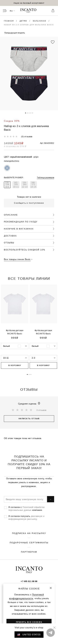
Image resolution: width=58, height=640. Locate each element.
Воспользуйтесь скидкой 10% (24, 250)
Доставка (10, 236)
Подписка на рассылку (29, 533)
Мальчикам (40, 21)
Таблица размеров (45, 177)
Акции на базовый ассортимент (29, 3)
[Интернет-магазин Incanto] (29, 10)
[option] (29, 3)
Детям (24, 21)
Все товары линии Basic (17, 259)
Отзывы (9, 242)
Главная (9, 21)
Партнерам (29, 551)
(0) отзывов (26, 136)
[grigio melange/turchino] (7, 168)
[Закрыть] (51, 588)
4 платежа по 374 (15, 146)
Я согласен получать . (26, 517)
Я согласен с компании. (26, 508)
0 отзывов (41, 410)
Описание (11, 215)
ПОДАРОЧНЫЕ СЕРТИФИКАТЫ (29, 542)
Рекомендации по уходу (21, 221)
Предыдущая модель (14, 33)
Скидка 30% (12, 121)
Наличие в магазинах (19, 229)
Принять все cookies (29, 622)
